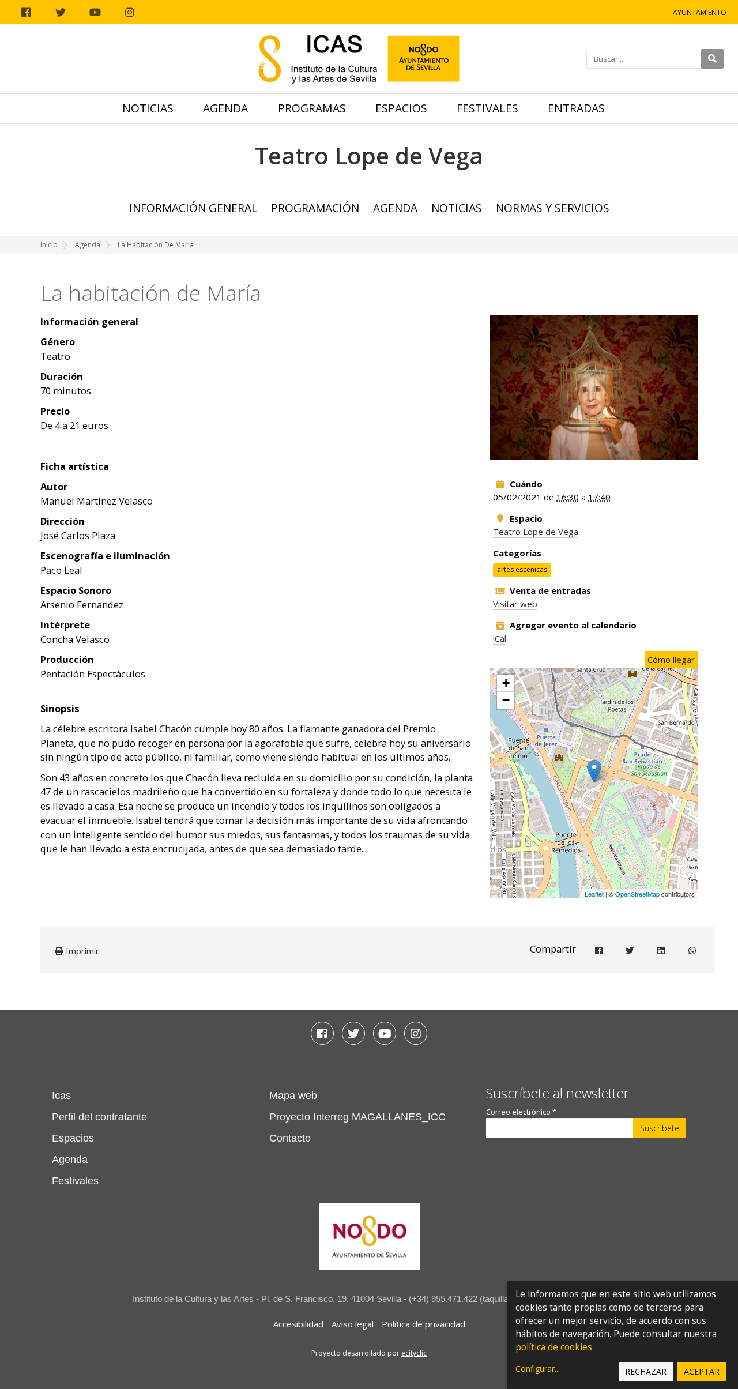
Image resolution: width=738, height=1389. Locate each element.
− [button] (506, 700)
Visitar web (515, 603)
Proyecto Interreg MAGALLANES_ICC (357, 1117)
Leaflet (594, 893)
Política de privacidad (423, 1324)
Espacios (401, 108)
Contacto (290, 1138)
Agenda (225, 108)
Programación (315, 208)
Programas (312, 108)
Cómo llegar (671, 659)
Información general (193, 208)
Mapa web (293, 1095)
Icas (61, 1095)
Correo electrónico (521, 1112)
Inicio (49, 245)
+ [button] (506, 683)
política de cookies (553, 1347)
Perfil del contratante (99, 1117)
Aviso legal (353, 1324)
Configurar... (537, 1368)
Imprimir (81, 951)
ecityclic (414, 1353)
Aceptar (702, 1371)
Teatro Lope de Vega (535, 531)
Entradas (576, 108)
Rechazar (646, 1371)
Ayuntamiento (699, 12)
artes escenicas (522, 570)
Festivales (487, 108)
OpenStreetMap (637, 893)
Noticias (148, 108)
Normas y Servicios (552, 208)
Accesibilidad (298, 1324)
